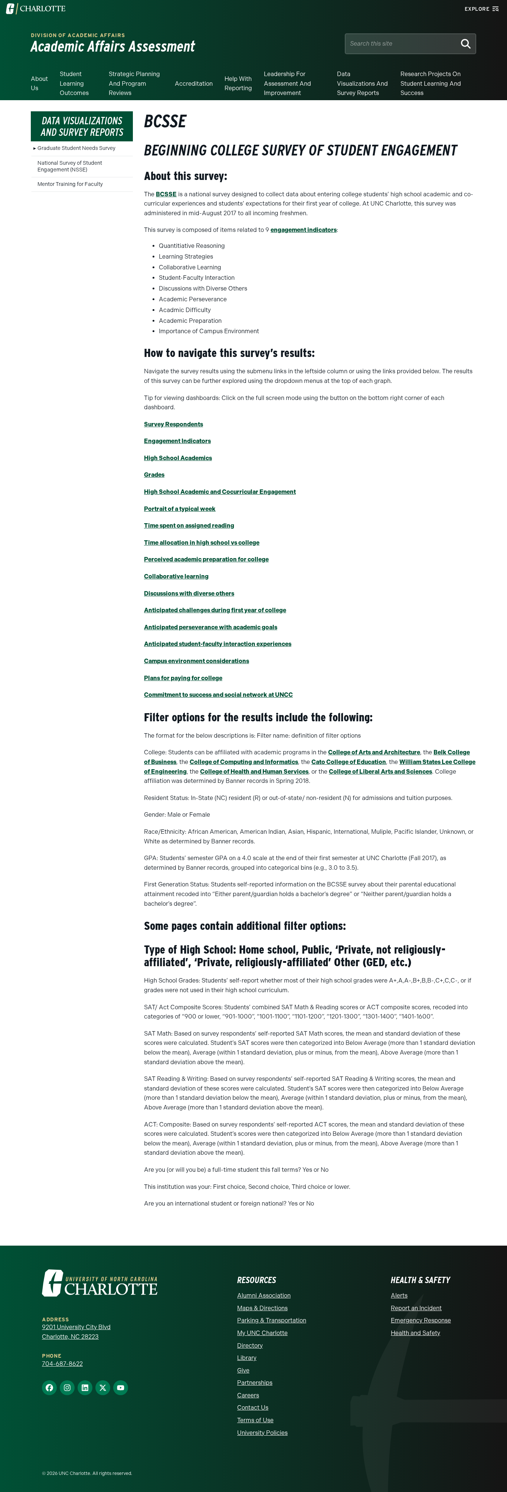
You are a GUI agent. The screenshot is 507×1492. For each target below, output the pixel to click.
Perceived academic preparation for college (206, 559)
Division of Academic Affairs (78, 35)
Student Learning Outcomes (74, 83)
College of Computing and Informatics (244, 761)
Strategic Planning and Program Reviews (134, 83)
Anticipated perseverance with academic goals (210, 627)
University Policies (262, 1432)
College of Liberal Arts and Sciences (380, 771)
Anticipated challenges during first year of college (215, 610)
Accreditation (194, 83)
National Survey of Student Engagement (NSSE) (69, 166)
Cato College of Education (348, 761)
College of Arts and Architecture (374, 752)
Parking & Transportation (271, 1320)
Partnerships (254, 1382)
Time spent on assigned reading (189, 525)
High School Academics (178, 458)
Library (246, 1357)
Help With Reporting (238, 83)
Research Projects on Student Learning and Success (430, 83)
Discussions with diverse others (189, 593)
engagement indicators (304, 229)
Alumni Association (264, 1295)
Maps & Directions (262, 1308)
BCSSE (166, 194)
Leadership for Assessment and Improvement (287, 83)
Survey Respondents (173, 424)
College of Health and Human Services (254, 771)
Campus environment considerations (196, 661)
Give (243, 1370)
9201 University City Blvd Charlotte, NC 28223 (76, 1332)
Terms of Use (255, 1420)
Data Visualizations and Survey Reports (362, 83)
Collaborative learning (176, 576)
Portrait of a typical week (180, 508)
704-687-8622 (62, 1363)
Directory (250, 1345)
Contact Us (252, 1407)
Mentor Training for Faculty (70, 184)
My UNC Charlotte (262, 1333)
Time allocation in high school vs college (201, 542)
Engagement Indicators (177, 441)
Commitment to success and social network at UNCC (218, 694)
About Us (39, 83)
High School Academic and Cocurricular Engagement (220, 491)
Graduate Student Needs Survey (76, 148)
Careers (248, 1395)
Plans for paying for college (183, 678)
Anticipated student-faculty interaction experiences (217, 643)
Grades (154, 474)
